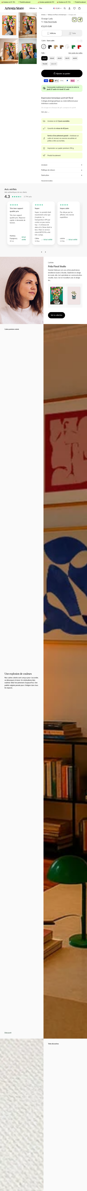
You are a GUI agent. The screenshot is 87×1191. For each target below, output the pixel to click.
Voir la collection (56, 315)
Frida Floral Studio (50, 22)
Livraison (44, 165)
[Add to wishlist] (74, 19)
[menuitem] (40, 8)
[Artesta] (16, 8)
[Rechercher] (64, 8)
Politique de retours (48, 170)
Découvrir (8, 1033)
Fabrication (45, 175)
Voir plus (44, 112)
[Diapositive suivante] (81, 41)
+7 (78, 81)
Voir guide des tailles (75, 53)
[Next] (45, 252)
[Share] (80, 19)
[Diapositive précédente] (78, 41)
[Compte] (69, 8)
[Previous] (41, 252)
